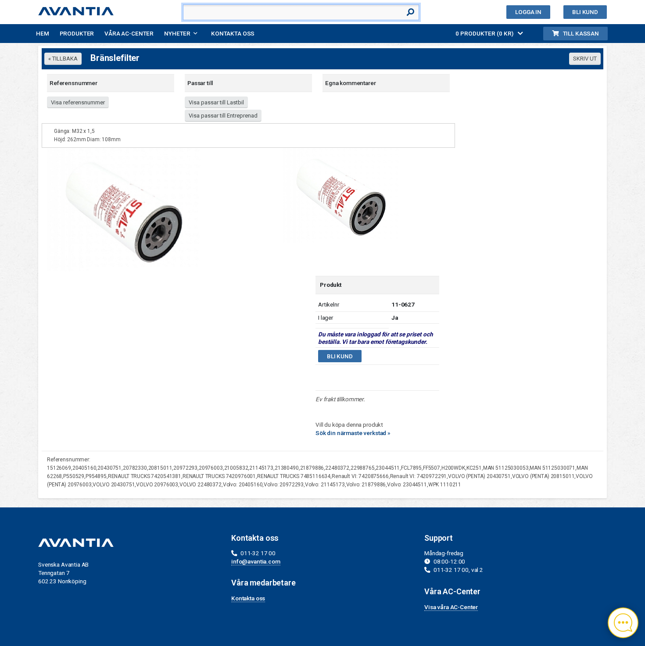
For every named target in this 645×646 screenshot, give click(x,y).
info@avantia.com (255, 561)
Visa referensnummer (78, 102)
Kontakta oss (232, 33)
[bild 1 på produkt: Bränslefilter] (124, 209)
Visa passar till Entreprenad (223, 115)
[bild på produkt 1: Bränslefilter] (341, 194)
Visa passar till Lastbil (216, 102)
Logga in (528, 11)
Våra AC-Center (129, 33)
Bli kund (585, 11)
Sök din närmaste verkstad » (353, 432)
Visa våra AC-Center (451, 606)
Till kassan (581, 33)
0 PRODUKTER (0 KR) (485, 33)
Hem (42, 33)
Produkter (77, 33)
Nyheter (177, 33)
